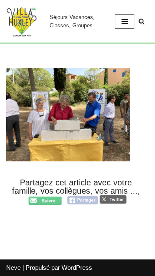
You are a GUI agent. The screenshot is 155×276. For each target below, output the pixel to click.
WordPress (77, 267)
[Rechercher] (141, 21)
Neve (13, 267)
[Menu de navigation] (124, 21)
